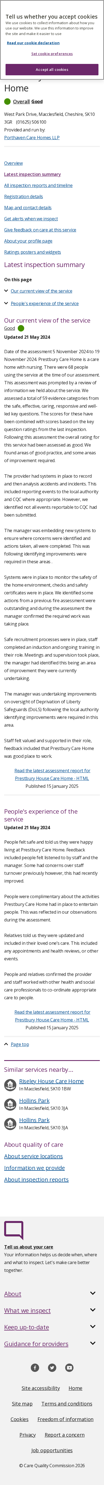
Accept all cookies (52, 69)
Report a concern (65, 1434)
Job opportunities (52, 1450)
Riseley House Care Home (51, 1081)
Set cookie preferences (52, 53)
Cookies (20, 1419)
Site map (22, 1403)
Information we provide (34, 1168)
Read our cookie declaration (33, 42)
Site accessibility (41, 1388)
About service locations (33, 1156)
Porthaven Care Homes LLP (32, 137)
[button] (52, 101)
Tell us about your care (28, 1247)
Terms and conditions (66, 1403)
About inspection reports (36, 1179)
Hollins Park (34, 1100)
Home (75, 1388)
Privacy (27, 1434)
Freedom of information (65, 1419)
